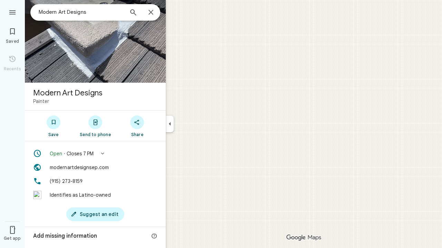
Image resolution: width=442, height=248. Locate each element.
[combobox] (81, 12)
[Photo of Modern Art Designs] (95, 41)
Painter (41, 101)
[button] (95, 154)
